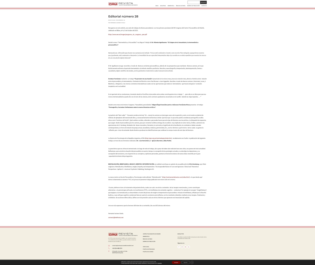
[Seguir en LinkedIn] (188, 247)
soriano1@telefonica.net (115, 217)
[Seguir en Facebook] (179, 247)
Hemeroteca (171, 5)
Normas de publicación (193, 5)
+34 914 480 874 (117, 248)
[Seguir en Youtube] (185, 247)
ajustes (160, 263)
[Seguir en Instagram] (182, 247)
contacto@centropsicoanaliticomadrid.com (122, 245)
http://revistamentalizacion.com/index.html (176, 177)
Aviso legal (146, 246)
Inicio (157, 5)
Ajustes (185, 262)
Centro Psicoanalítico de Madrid (152, 234)
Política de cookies (148, 251)
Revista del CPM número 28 (116, 20)
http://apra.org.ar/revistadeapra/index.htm (158, 138)
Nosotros (163, 5)
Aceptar (176, 262)
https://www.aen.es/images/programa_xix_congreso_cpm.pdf (127, 34)
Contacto (204, 5)
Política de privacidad (149, 249)
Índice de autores (180, 5)
